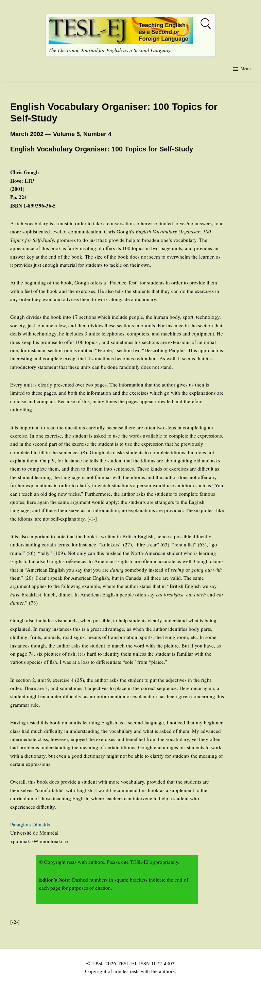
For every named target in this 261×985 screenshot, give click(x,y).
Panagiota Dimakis (30, 824)
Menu (246, 68)
